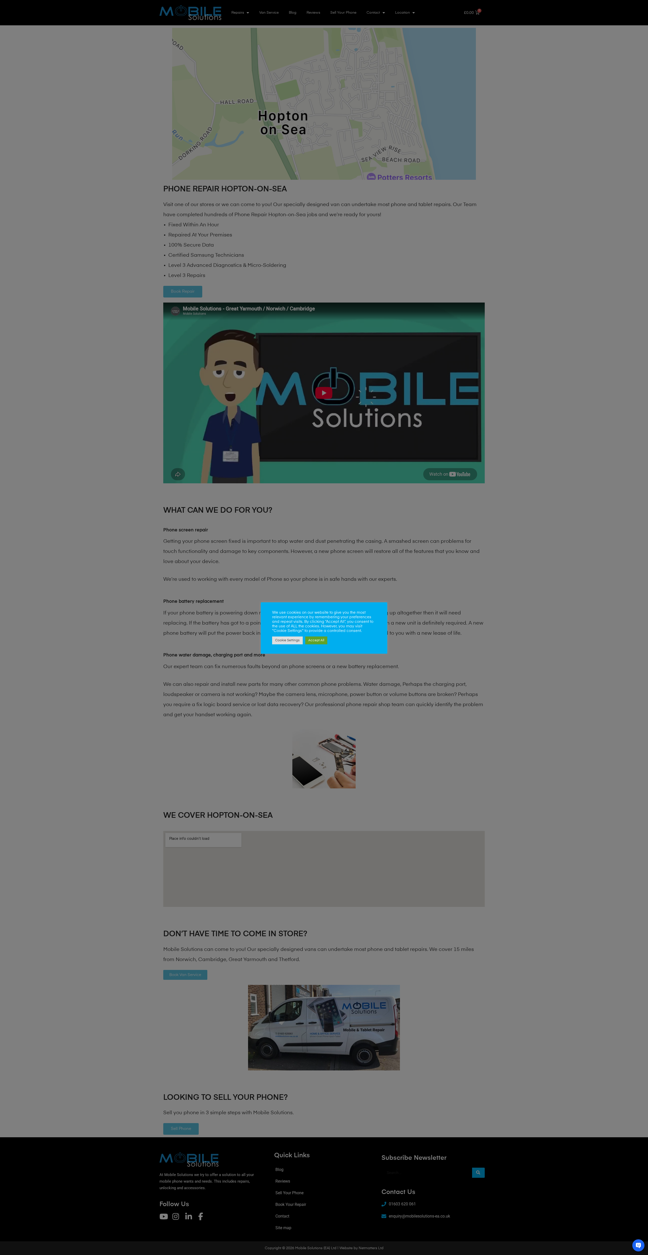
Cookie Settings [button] (287, 640)
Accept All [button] (316, 640)
